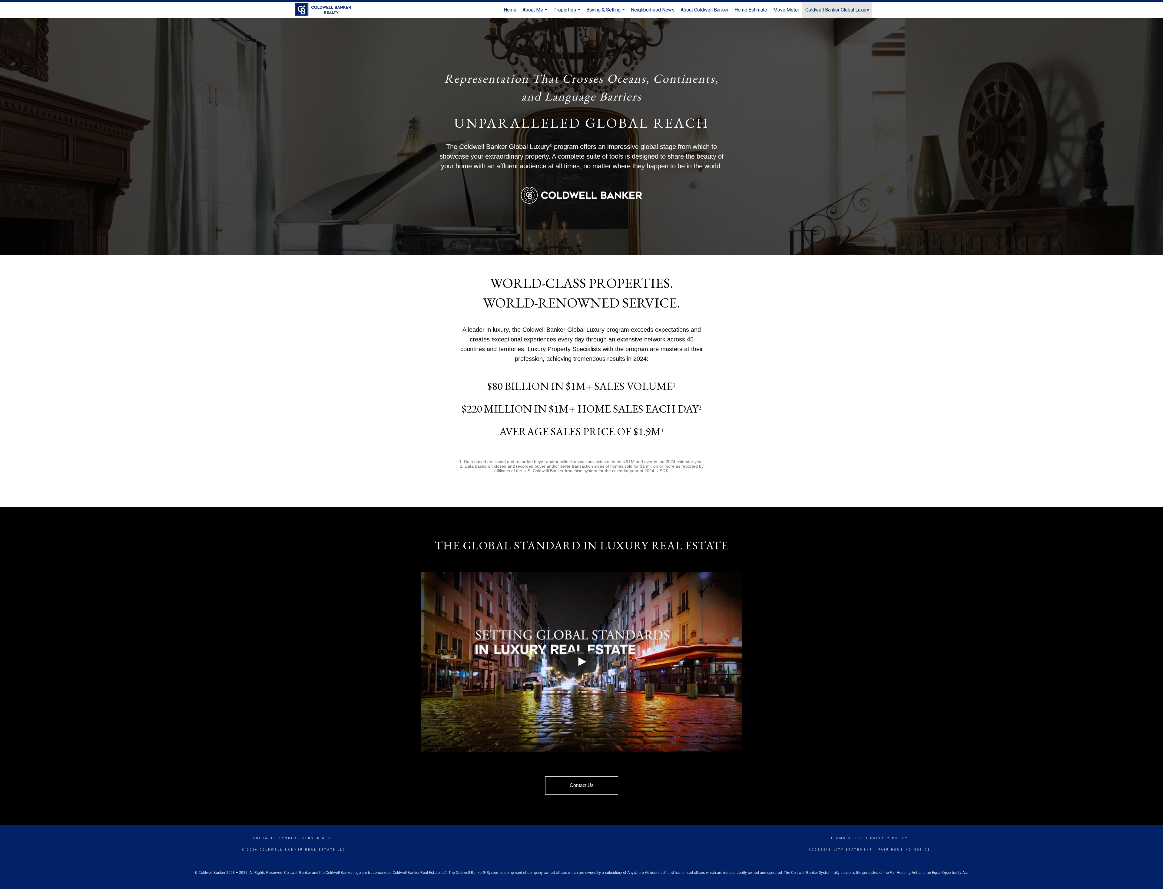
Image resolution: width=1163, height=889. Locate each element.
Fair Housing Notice (904, 849)
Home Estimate (750, 10)
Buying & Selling (606, 12)
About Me (535, 12)
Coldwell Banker (275, 838)
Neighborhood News (652, 10)
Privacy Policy (889, 838)
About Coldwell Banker (704, 10)
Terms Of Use (847, 838)
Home (510, 10)
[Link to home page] (326, 10)
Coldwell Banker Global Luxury (837, 10)
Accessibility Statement (841, 849)
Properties (567, 12)
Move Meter (786, 10)
